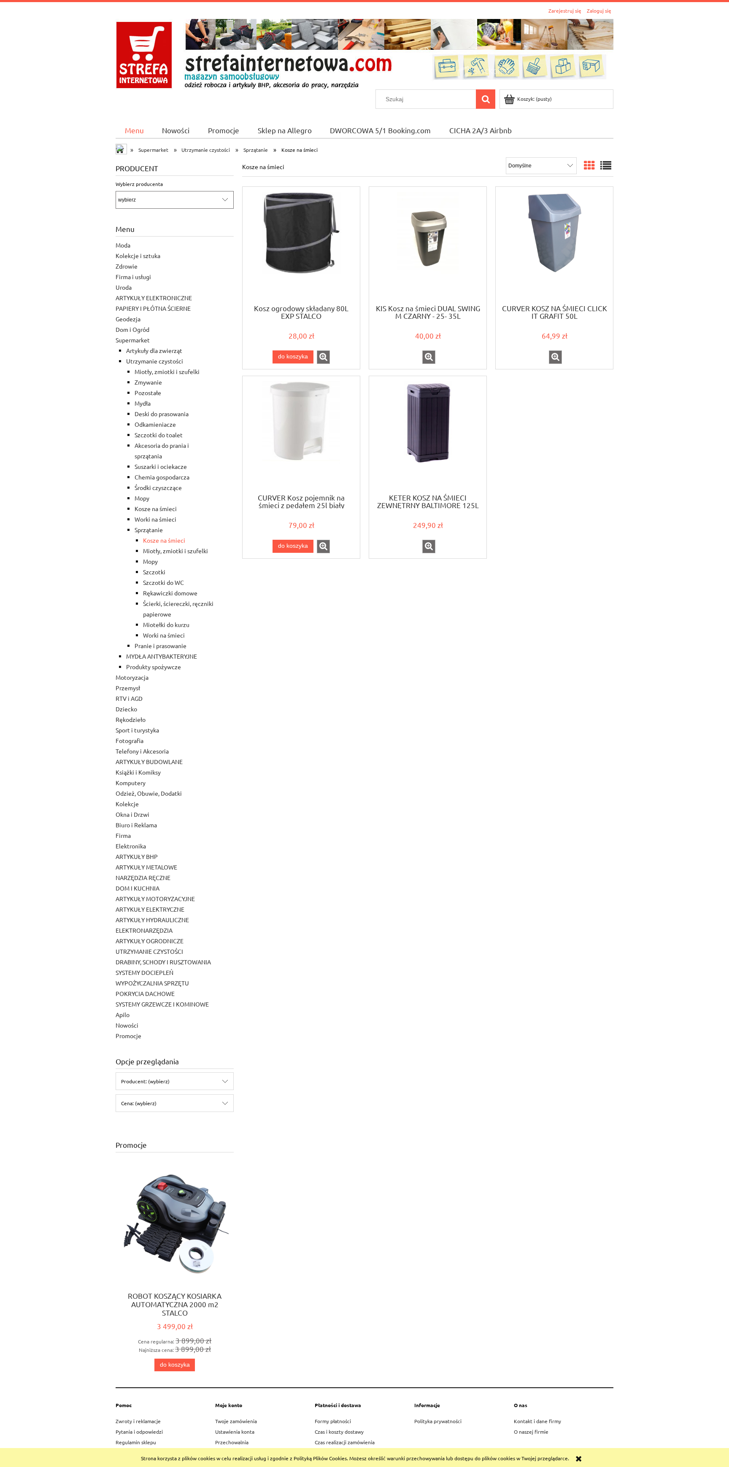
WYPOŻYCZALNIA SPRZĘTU (152, 983)
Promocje (128, 1035)
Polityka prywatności (438, 1421)
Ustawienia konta (234, 1431)
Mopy (142, 498)
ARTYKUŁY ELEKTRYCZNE (150, 909)
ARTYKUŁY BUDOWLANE (149, 761)
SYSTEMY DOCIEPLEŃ (144, 972)
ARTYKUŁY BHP (137, 856)
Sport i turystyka (137, 730)
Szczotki (154, 572)
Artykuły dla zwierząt (154, 350)
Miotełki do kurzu (166, 624)
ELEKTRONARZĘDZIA (144, 930)
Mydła (143, 403)
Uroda (124, 287)
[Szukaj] (485, 99)
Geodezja (128, 319)
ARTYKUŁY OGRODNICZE (150, 941)
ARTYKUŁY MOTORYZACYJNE (155, 898)
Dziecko (126, 709)
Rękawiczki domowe (170, 593)
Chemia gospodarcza (162, 477)
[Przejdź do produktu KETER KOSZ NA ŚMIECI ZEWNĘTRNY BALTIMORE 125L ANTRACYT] (427, 434)
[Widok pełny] (605, 165)
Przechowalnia (231, 1442)
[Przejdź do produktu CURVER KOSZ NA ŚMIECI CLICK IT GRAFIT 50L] (554, 244)
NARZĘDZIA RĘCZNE (143, 877)
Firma (123, 835)
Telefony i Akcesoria (142, 751)
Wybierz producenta (139, 184)
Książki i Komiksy (138, 772)
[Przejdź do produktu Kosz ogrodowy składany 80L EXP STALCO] (301, 244)
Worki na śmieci (155, 519)
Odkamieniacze (155, 424)
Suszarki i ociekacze (161, 466)
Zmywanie (148, 382)
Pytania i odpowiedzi (139, 1431)
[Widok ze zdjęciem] (589, 165)
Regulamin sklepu (136, 1442)
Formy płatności (333, 1421)
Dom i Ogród (132, 329)
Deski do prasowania (162, 413)
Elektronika (131, 846)
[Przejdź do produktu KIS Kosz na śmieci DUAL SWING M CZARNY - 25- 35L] (427, 244)
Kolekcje (127, 804)
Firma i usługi (133, 276)
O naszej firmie (531, 1431)
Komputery (131, 782)
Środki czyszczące (158, 487)
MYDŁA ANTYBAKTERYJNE (161, 656)
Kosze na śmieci (156, 508)
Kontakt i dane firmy (537, 1421)
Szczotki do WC (163, 582)
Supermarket (133, 340)
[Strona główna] (364, 53)
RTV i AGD (129, 698)
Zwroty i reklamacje (138, 1421)
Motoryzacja (132, 677)
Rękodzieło (131, 719)
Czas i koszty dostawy (339, 1431)
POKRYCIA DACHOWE (145, 993)
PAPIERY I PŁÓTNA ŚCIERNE (153, 308)
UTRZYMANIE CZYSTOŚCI (149, 951)
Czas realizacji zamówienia (345, 1442)
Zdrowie (127, 266)
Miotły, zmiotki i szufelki (167, 371)
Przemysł (128, 688)
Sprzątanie (149, 529)
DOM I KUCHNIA (137, 888)
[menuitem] (134, 130)
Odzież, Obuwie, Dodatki (149, 793)
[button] (323, 357)
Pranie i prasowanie (160, 645)
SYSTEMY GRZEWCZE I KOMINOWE (162, 1004)
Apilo (123, 1014)
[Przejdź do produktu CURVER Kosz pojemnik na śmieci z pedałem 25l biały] (301, 434)
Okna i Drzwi (132, 814)
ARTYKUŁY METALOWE (146, 867)
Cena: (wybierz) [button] (139, 1103)
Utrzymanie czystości (154, 361)
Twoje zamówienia (236, 1421)
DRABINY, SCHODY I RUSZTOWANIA (163, 962)
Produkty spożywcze (153, 666)
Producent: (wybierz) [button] (145, 1081)
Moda (123, 245)
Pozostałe (148, 392)
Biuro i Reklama (136, 825)
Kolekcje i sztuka (138, 255)
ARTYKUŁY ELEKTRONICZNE (154, 297)
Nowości (127, 1025)
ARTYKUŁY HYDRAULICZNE (152, 919)
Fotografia (129, 740)
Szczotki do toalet (159, 435)
